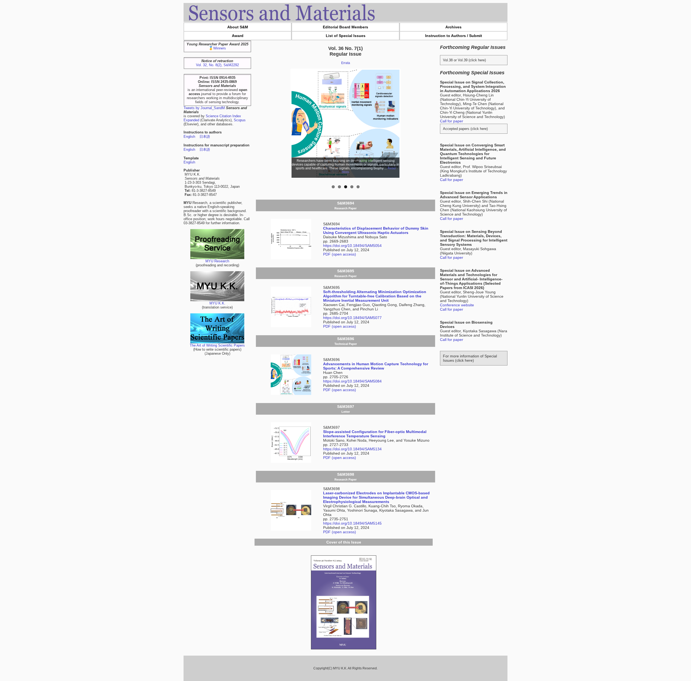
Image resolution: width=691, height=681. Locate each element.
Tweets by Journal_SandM (204, 108)
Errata (345, 63)
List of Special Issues (345, 35)
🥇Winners (217, 48)
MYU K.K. (217, 303)
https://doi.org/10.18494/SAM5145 (352, 523)
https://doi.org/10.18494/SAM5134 (352, 449)
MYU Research (217, 261)
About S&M (237, 27)
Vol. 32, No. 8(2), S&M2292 (217, 65)
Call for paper (451, 121)
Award (237, 35)
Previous (283, 123)
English (189, 137)
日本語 (204, 137)
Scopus (240, 120)
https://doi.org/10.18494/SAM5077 (352, 318)
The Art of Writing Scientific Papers (217, 345)
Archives (453, 27)
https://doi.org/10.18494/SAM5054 (352, 245)
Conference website (457, 305)
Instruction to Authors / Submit (453, 35)
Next (407, 123)
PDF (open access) (339, 254)
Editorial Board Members (345, 27)
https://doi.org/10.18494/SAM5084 (352, 381)
